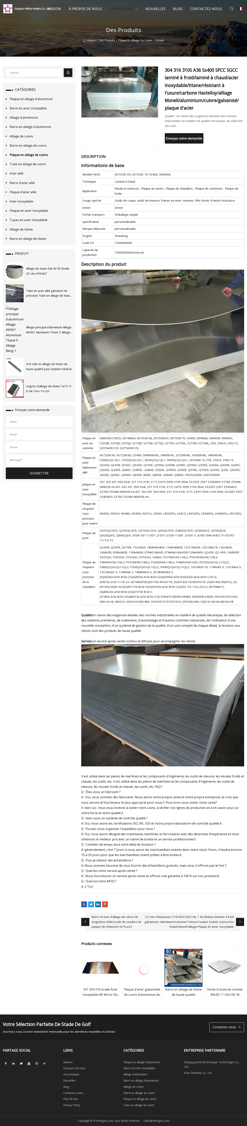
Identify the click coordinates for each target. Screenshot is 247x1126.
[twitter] (21, 1063)
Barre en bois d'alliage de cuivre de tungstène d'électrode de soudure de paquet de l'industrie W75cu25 (116, 922)
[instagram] (37, 1063)
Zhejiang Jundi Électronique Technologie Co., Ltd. (211, 1064)
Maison (54, 8)
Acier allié (16, 173)
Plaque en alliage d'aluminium (31, 99)
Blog (178, 8)
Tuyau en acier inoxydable (28, 220)
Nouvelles (155, 8)
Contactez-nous (206, 8)
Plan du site (70, 1099)
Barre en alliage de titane (28, 239)
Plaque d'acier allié (23, 192)
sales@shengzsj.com (156, 1121)
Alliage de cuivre (21, 136)
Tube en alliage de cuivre (28, 164)
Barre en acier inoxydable (28, 108)
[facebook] (6, 1063)
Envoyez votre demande (184, 138)
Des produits (122, 8)
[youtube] (29, 1063)
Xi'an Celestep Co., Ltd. (198, 1073)
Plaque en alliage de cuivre (135, 40)
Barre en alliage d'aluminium (30, 127)
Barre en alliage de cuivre (28, 145)
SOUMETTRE (39, 473)
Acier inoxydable (21, 201)
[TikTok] (44, 1063)
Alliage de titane (21, 229)
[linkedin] (13, 1063)
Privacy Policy (71, 1105)
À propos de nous (85, 8)
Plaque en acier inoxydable (29, 211)
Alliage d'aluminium (24, 117)
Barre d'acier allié (22, 183)
